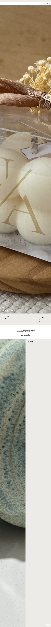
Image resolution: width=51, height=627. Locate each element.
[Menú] (1, 3)
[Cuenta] (48, 3)
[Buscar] (3, 3)
